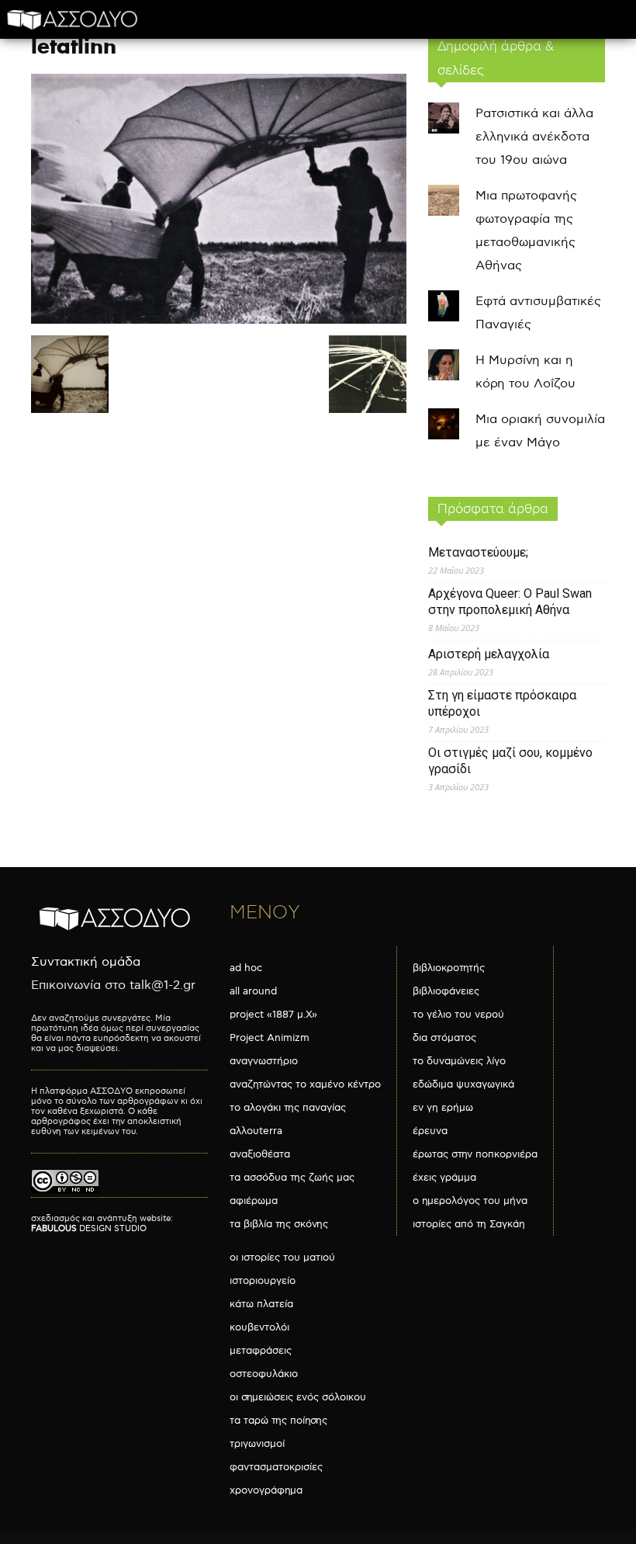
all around (253, 991)
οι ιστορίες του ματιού (282, 1257)
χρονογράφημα (266, 1490)
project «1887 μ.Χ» (273, 1014)
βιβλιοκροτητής (449, 968)
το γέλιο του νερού (458, 1014)
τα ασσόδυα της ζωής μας (292, 1177)
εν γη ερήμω (443, 1108)
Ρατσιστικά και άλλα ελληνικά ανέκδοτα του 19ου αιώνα (534, 137)
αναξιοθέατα (260, 1154)
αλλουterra (256, 1131)
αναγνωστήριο (264, 1061)
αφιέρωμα (254, 1201)
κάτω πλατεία (261, 1304)
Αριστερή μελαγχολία (488, 654)
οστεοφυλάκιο (264, 1374)
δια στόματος (444, 1038)
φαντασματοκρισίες (276, 1467)
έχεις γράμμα (444, 1177)
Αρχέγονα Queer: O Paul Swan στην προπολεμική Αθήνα (510, 601)
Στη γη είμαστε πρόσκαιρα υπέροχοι (502, 703)
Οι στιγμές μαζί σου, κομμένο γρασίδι (510, 760)
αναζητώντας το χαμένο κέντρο (305, 1084)
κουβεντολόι (259, 1327)
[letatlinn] (218, 320)
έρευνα (430, 1131)
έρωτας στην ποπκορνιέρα (475, 1154)
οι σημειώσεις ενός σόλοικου (298, 1397)
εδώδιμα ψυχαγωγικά (463, 1084)
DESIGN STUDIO (89, 1228)
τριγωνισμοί (257, 1444)
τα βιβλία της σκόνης (279, 1224)
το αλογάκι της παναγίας (288, 1108)
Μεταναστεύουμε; (478, 552)
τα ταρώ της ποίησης (278, 1420)
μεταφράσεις (261, 1350)
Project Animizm (269, 1038)
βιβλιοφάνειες (446, 991)
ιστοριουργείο (263, 1281)
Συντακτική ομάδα (85, 962)
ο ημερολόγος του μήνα (470, 1201)
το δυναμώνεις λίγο (459, 1061)
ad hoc (246, 968)
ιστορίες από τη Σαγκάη (469, 1224)
